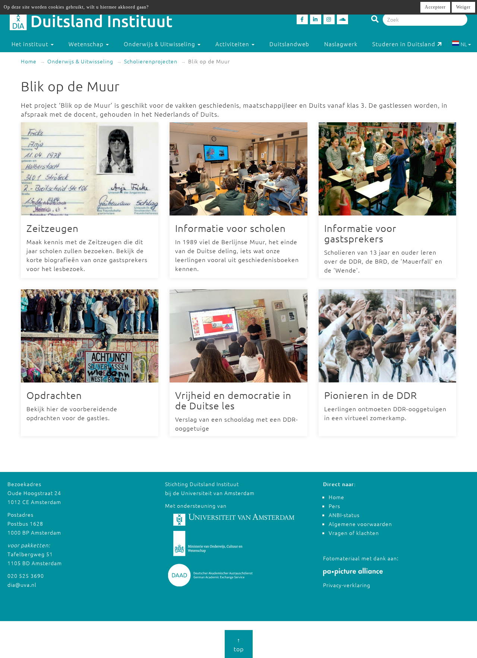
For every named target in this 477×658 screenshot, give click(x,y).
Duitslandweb (289, 44)
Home (29, 61)
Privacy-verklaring (346, 585)
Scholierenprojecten (150, 61)
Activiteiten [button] (233, 44)
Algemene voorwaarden (360, 524)
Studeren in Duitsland (403, 44)
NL (463, 44)
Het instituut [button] (31, 44)
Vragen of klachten (354, 532)
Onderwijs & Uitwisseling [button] (160, 44)
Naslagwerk (340, 44)
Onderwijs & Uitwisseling (80, 61)
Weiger (463, 7)
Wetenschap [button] (87, 44)
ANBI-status (344, 515)
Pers (334, 506)
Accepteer (435, 7)
